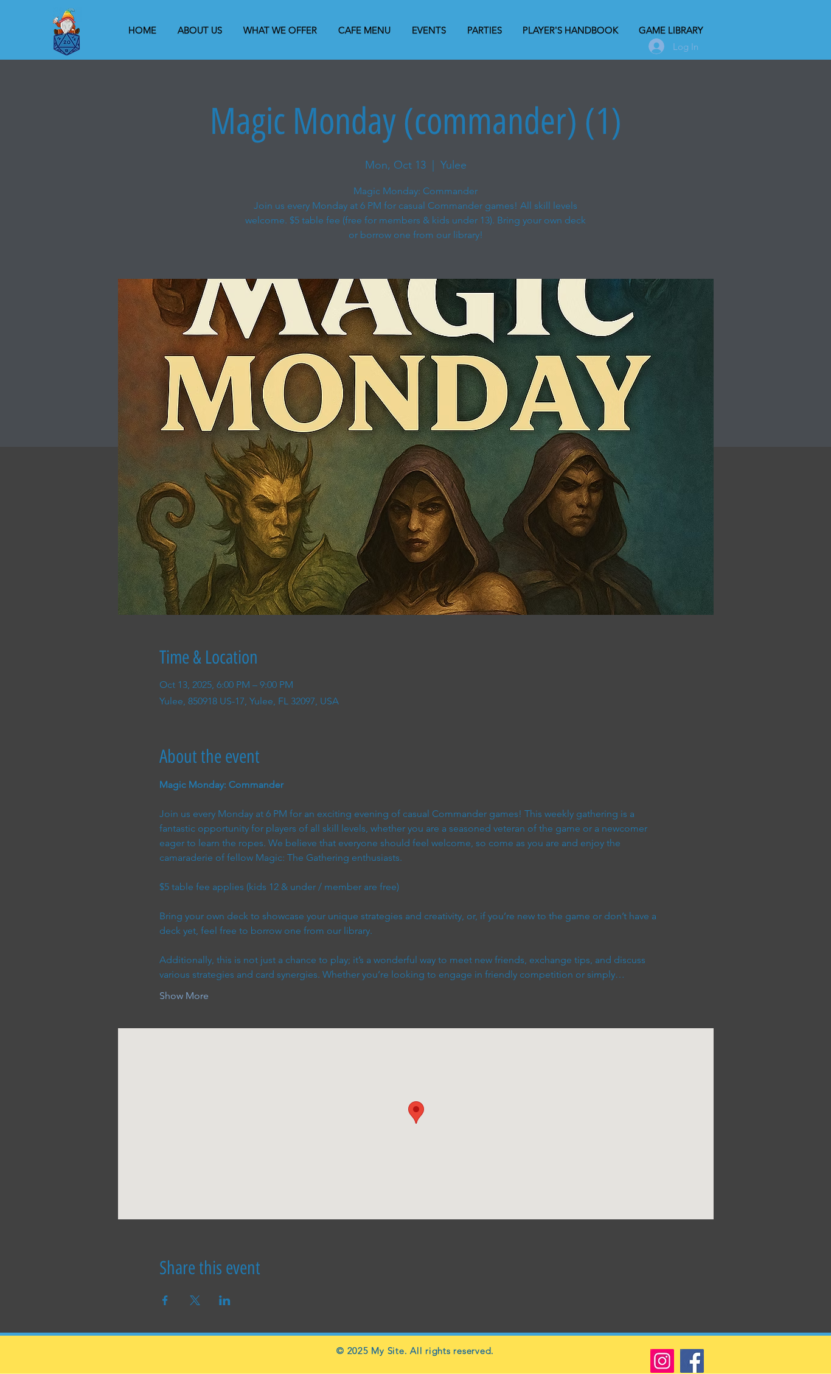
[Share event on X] (195, 1300)
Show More (184, 995)
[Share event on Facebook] (165, 1300)
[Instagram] (662, 1361)
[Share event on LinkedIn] (225, 1300)
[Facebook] (692, 1361)
